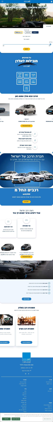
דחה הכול (6, 418)
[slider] (50, 44)
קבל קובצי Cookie (15, 418)
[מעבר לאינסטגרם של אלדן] (25, 374)
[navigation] (26, 342)
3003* (21, 365)
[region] (26, 417)
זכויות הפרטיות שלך (47, 418)
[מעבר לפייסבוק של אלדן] (28, 374)
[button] (51, 1)
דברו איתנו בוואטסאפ (26, 368)
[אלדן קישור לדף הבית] (27, 1)
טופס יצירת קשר (26, 371)
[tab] (37, 26)
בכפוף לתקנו (26, 136)
